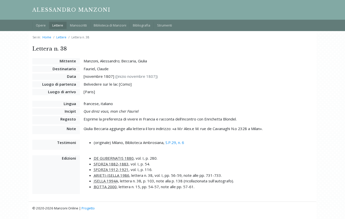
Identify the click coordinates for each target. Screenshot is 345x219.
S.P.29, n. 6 (174, 142)
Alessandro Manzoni (71, 10)
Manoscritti (78, 25)
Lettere (57, 25)
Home (46, 37)
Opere (41, 25)
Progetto (88, 208)
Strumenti (164, 25)
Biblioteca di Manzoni (110, 25)
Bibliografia (141, 25)
